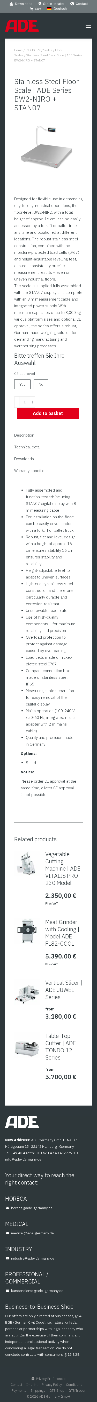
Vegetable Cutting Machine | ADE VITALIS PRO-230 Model (62, 869)
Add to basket (48, 413)
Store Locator (54, 4)
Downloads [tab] (24, 458)
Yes (22, 384)
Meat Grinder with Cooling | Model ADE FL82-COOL (62, 932)
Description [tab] (24, 435)
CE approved (24, 373)
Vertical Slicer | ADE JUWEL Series (63, 990)
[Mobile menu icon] (88, 25)
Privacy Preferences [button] (51, 1379)
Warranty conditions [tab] (31, 470)
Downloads (23, 4)
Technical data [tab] (27, 447)
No (41, 384)
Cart (38, 9)
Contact (82, 4)
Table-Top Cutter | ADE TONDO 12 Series (60, 1046)
